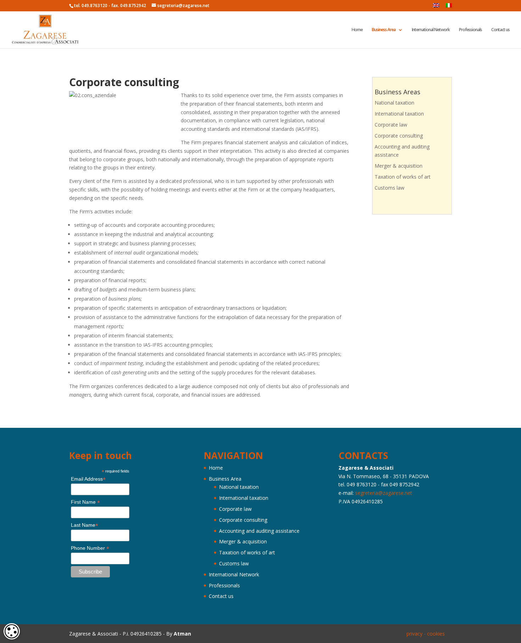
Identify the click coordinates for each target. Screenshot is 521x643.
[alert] (12, 631)
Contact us (500, 30)
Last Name (84, 525)
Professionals (470, 30)
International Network (431, 30)
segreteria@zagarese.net (383, 493)
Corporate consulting (399, 135)
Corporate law (391, 124)
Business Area (384, 30)
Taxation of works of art (403, 176)
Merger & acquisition (398, 165)
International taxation (399, 113)
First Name (85, 502)
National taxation (394, 102)
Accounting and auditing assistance (259, 530)
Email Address (88, 479)
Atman (182, 633)
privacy (414, 633)
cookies (436, 633)
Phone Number (90, 548)
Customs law (389, 187)
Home (357, 30)
